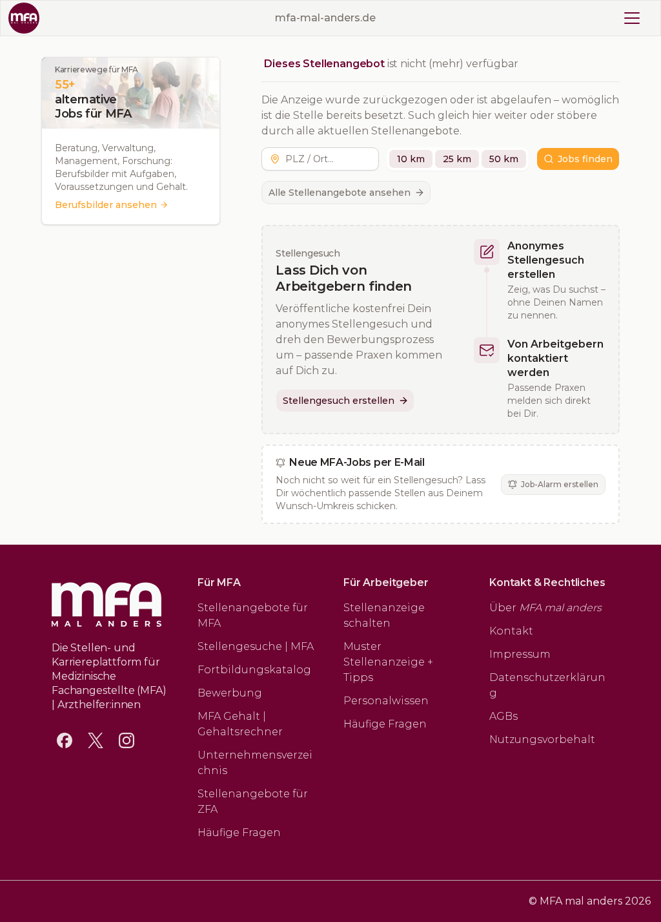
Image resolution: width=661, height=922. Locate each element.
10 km (411, 159)
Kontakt (511, 631)
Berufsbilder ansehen (106, 205)
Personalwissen (386, 701)
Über (545, 608)
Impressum (520, 654)
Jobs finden (585, 159)
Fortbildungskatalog (254, 670)
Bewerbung (230, 693)
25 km (457, 159)
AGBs (503, 716)
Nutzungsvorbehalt (542, 739)
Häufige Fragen (239, 832)
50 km (503, 159)
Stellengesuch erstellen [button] (338, 400)
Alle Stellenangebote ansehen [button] (340, 192)
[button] (329, 159)
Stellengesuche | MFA (256, 646)
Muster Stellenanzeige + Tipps (388, 662)
